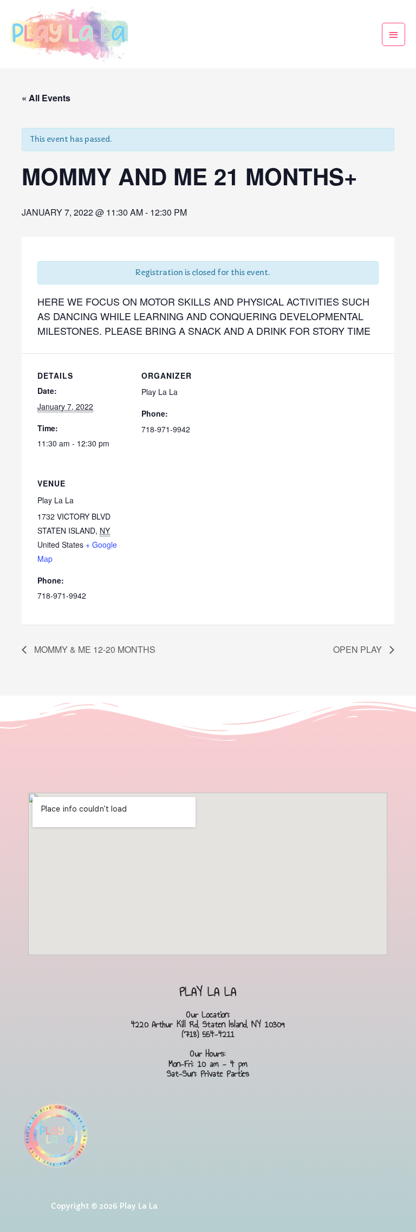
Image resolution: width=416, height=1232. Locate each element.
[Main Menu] (394, 34)
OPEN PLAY (358, 649)
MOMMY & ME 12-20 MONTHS (93, 649)
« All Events (46, 98)
